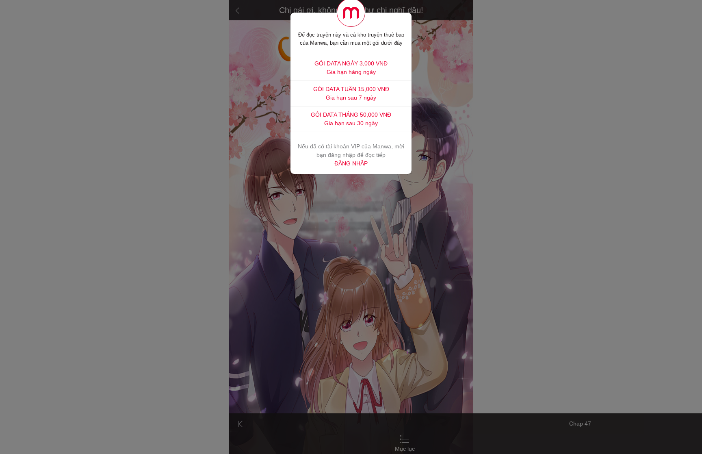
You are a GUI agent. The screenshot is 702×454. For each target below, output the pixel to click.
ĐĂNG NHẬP (351, 163)
